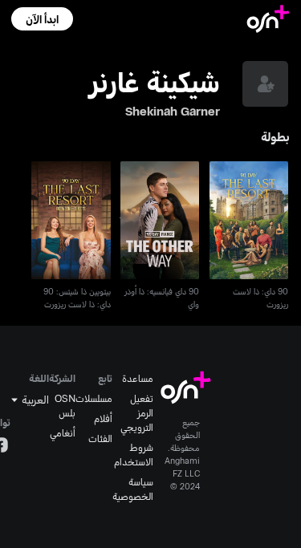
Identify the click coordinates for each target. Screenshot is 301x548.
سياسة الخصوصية (132, 488)
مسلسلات (93, 398)
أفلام (103, 418)
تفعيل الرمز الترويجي (136, 412)
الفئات (100, 438)
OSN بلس (65, 405)
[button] (42, 18)
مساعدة (137, 378)
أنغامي (62, 432)
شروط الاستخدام (133, 454)
